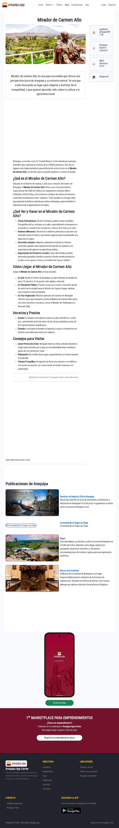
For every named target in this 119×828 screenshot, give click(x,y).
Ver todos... (47, 789)
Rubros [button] (49, 5)
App (87, 5)
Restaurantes (48, 771)
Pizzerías (46, 784)
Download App (59, 703)
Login (103, 5)
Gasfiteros (47, 767)
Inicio (41, 5)
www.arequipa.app (32, 823)
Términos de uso (86, 767)
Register (112, 5)
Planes (60, 5)
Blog (67, 5)
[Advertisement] (46, 123)
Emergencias (77, 5)
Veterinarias (47, 780)
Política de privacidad (88, 771)
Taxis (45, 776)
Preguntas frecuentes (88, 776)
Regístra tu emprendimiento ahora (59, 737)
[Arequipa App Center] (13, 5)
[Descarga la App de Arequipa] (59, 664)
